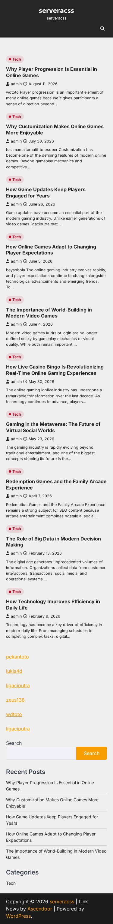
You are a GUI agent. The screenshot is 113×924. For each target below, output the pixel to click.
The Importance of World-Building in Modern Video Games (49, 313)
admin (16, 84)
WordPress (18, 916)
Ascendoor (39, 909)
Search (14, 743)
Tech (16, 59)
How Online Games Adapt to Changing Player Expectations (51, 250)
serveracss (56, 11)
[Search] (102, 28)
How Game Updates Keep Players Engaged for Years (46, 192)
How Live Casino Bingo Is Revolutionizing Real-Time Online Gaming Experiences (55, 370)
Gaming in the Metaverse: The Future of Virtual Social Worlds (53, 427)
